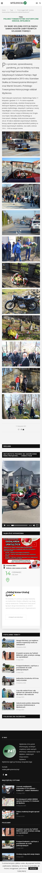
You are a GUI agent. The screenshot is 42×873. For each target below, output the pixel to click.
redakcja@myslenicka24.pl (10, 769)
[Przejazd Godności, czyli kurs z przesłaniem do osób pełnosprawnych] (8, 669)
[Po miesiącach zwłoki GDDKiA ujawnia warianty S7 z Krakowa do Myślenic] (8, 802)
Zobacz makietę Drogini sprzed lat (27, 813)
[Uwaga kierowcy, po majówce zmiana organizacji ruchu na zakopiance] (8, 644)
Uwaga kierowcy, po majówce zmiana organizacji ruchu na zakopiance (27, 642)
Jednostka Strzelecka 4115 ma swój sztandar (27, 679)
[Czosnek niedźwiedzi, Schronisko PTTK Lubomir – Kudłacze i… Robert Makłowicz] (8, 790)
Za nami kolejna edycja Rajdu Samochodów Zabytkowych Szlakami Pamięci (21, 28)
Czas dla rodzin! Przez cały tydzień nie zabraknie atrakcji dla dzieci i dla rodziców (27, 692)
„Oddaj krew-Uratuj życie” (17, 594)
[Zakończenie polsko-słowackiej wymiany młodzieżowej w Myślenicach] (8, 706)
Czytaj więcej (21, 871)
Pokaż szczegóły (16, 617)
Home (4, 10)
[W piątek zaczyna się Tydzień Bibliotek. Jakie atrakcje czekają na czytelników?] (8, 656)
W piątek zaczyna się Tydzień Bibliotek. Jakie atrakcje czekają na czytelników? (28, 655)
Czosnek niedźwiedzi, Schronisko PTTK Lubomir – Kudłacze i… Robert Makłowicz (27, 788)
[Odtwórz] (5, 525)
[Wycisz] (34, 525)
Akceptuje (33, 868)
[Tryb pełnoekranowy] (37, 525)
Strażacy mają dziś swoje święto (28, 854)
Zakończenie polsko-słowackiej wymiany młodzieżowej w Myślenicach (27, 705)
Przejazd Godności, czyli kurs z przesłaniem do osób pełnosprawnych (27, 668)
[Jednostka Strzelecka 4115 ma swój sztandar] (8, 681)
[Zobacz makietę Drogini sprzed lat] (8, 815)
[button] (21, 494)
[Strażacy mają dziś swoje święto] (8, 857)
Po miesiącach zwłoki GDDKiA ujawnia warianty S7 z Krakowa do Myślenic (27, 801)
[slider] (19, 525)
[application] (21, 494)
